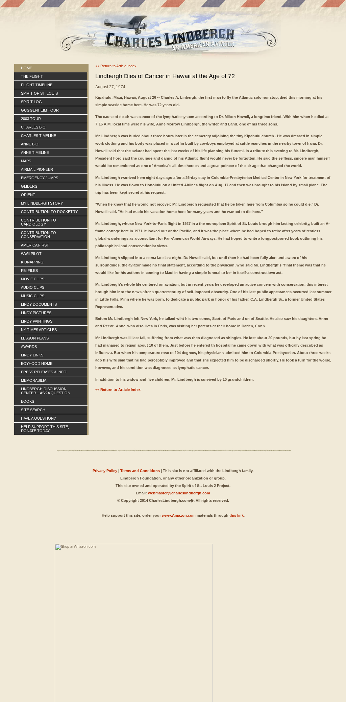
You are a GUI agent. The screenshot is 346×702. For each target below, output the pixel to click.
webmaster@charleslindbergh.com (179, 493)
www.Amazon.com (179, 515)
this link (236, 515)
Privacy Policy (105, 471)
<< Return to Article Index (116, 66)
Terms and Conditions (140, 471)
